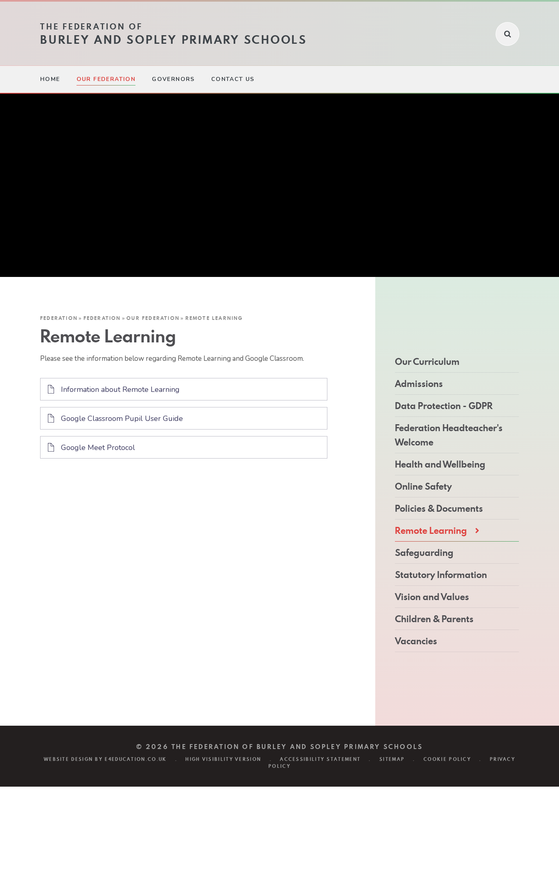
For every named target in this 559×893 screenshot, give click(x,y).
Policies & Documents (439, 508)
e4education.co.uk (136, 759)
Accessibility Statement (320, 759)
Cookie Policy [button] (447, 759)
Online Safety (423, 486)
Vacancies (416, 641)
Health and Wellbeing (440, 464)
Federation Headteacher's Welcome (449, 435)
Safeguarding (424, 553)
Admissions (419, 384)
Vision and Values (432, 597)
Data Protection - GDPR (444, 406)
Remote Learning (214, 318)
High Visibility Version (223, 759)
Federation (59, 318)
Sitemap (392, 759)
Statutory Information (441, 575)
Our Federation (153, 318)
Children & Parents (434, 619)
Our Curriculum (427, 361)
